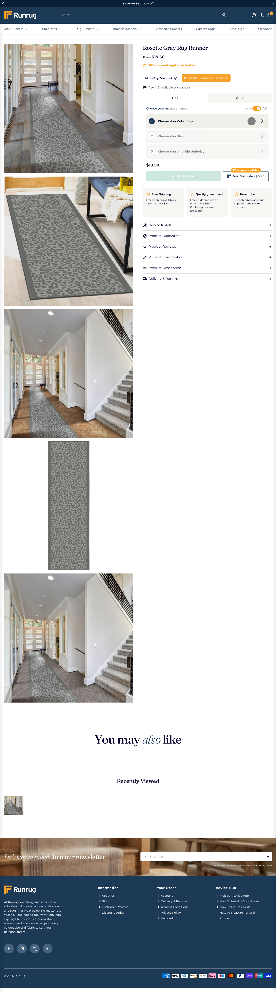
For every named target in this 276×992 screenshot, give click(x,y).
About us (108, 895)
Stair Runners (13, 29)
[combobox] (141, 15)
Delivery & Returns (174, 901)
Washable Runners (169, 29)
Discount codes (113, 912)
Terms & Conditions (174, 907)
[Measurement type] (256, 108)
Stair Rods (49, 29)
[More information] (176, 78)
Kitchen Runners (125, 29)
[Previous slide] (2, 4)
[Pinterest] (48, 948)
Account (167, 895)
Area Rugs (237, 29)
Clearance (265, 29)
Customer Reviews (115, 907)
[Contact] (262, 15)
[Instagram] (22, 948)
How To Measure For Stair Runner (238, 915)
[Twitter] (35, 948)
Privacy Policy (265, 865)
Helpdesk (167, 918)
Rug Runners (85, 29)
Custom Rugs (205, 29)
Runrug (20, 976)
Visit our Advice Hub (234, 895)
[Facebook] (9, 948)
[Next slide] (273, 4)
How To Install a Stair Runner (240, 901)
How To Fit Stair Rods (235, 907)
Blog (105, 901)
